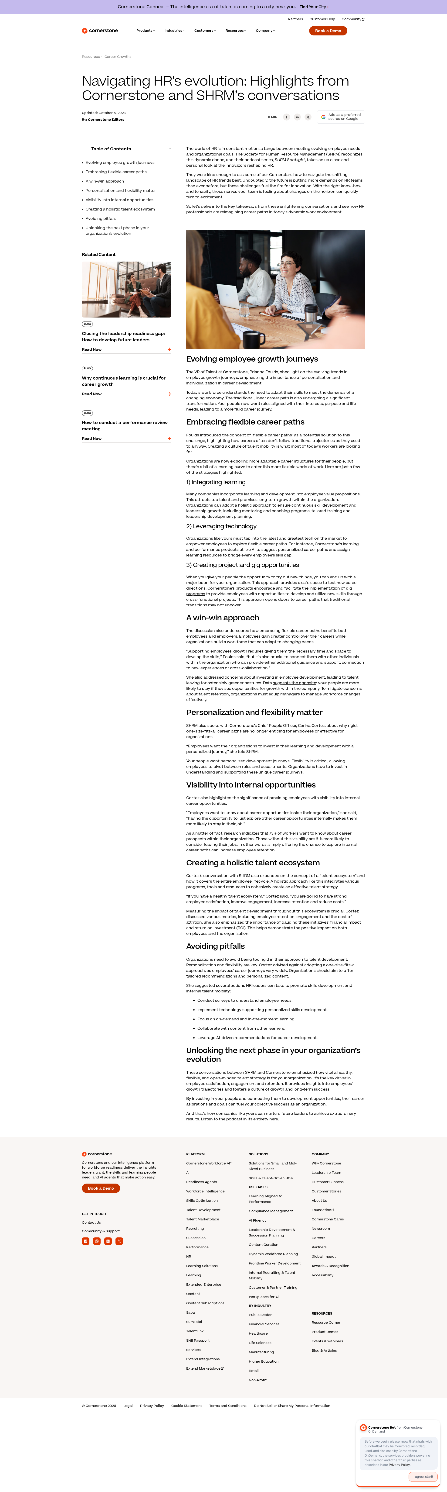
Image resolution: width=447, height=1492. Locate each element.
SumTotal (194, 1321)
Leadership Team (326, 1172)
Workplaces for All (264, 1297)
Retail (254, 1370)
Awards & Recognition (330, 1266)
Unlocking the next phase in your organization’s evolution (117, 230)
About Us (319, 1200)
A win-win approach (105, 181)
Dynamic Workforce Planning (273, 1254)
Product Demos (325, 1332)
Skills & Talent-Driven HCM (271, 1178)
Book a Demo (328, 31)
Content (193, 1294)
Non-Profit (258, 1380)
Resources (91, 56)
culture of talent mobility (251, 446)
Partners (295, 19)
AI (188, 1172)
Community (351, 19)
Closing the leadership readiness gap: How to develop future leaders (125, 263)
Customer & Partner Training (273, 1287)
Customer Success (328, 1182)
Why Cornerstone (326, 1163)
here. (274, 1119)
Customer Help (322, 19)
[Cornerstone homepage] (126, 1154)
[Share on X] (308, 117)
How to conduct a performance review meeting (119, 412)
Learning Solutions (202, 1266)
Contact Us (91, 1222)
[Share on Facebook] (286, 117)
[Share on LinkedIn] (297, 117)
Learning (193, 1275)
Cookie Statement (186, 1405)
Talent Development (203, 1210)
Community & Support (101, 1231)
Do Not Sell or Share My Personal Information (292, 1405)
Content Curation (263, 1244)
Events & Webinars (327, 1341)
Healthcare (258, 1333)
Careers (318, 1238)
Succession (196, 1238)
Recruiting (195, 1228)
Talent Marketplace (202, 1219)
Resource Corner (326, 1322)
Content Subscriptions (205, 1303)
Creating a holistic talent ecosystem (120, 209)
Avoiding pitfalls (101, 218)
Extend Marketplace (203, 1368)
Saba (190, 1312)
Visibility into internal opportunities (119, 200)
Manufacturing (261, 1352)
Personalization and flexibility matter (121, 190)
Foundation (321, 1210)
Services (193, 1349)
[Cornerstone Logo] (100, 31)
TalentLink (194, 1331)
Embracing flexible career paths (116, 172)
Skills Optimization (202, 1200)
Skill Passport (198, 1340)
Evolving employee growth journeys (120, 163)
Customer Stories (326, 1191)
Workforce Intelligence (205, 1191)
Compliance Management (271, 1211)
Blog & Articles (324, 1350)
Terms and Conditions (228, 1405)
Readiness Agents (201, 1182)
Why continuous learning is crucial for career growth (125, 367)
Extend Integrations (203, 1359)
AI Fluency (257, 1220)
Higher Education (263, 1361)
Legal (128, 1405)
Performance (197, 1247)
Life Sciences (260, 1342)
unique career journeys (281, 772)
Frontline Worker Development (275, 1263)
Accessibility (322, 1275)
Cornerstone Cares (328, 1219)
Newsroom (321, 1228)
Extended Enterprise (203, 1284)
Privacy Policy (152, 1405)
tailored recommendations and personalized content (237, 976)
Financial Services (264, 1324)
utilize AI (248, 550)
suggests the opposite (294, 683)
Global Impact (324, 1256)
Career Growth (117, 56)
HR (188, 1256)
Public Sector (260, 1314)
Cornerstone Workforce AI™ (209, 1163)
